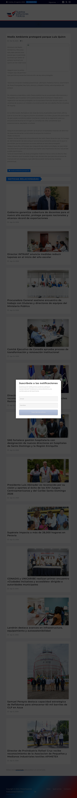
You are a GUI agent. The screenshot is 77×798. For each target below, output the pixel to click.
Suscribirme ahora (38, 412)
